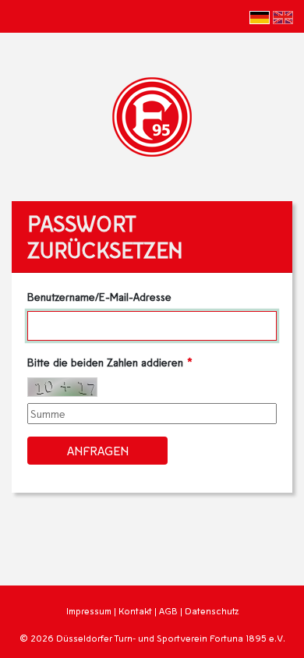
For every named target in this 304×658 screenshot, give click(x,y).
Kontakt (135, 611)
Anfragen (98, 450)
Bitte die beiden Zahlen (105, 362)
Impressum (88, 611)
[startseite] (152, 115)
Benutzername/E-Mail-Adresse (99, 296)
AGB (168, 611)
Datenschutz (212, 611)
